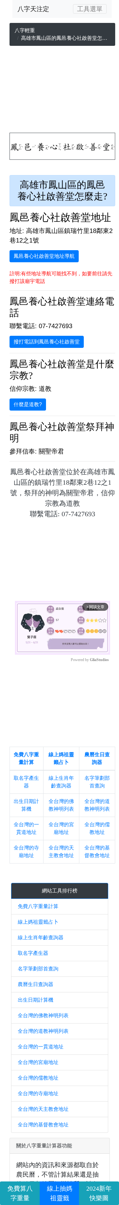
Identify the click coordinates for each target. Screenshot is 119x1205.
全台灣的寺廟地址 (38, 1093)
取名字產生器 (33, 953)
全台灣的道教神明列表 (43, 1031)
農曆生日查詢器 (35, 984)
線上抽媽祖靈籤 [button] (59, 1193)
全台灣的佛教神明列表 (43, 1015)
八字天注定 (33, 8)
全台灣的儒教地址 (38, 1078)
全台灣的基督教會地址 (43, 1124)
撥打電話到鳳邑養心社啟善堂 (47, 341)
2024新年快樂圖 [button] (99, 1193)
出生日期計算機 (35, 1000)
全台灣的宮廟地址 (38, 1062)
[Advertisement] (62, 90)
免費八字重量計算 (38, 906)
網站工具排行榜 (59, 890)
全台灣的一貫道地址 (40, 1046)
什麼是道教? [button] (28, 404)
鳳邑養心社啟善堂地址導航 (44, 256)
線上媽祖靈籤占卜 (38, 922)
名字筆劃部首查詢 (38, 968)
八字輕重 (25, 30)
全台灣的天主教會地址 (43, 1109)
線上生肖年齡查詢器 (40, 937)
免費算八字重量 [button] (20, 1193)
